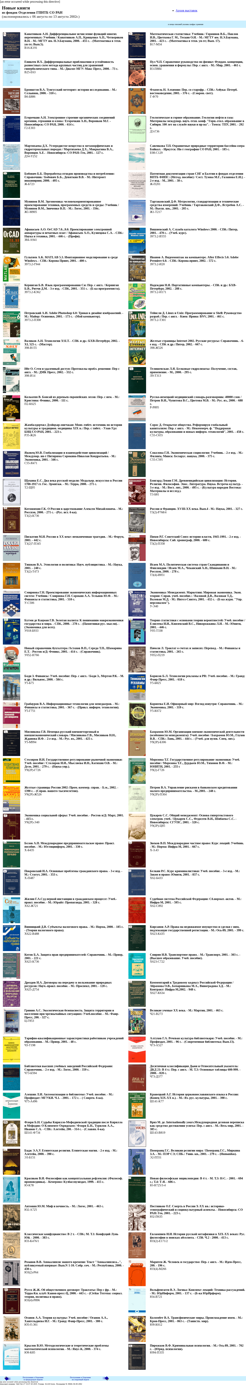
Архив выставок (186, 10)
